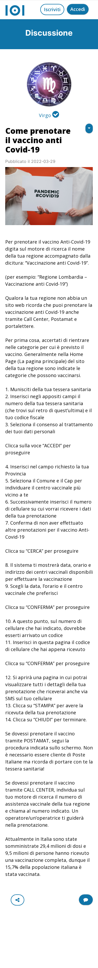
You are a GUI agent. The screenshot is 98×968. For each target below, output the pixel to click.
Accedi (77, 9)
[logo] (14, 9)
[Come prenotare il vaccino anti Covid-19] (49, 196)
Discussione (49, 32)
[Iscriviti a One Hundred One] (86, 899)
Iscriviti (52, 9)
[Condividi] (17, 900)
